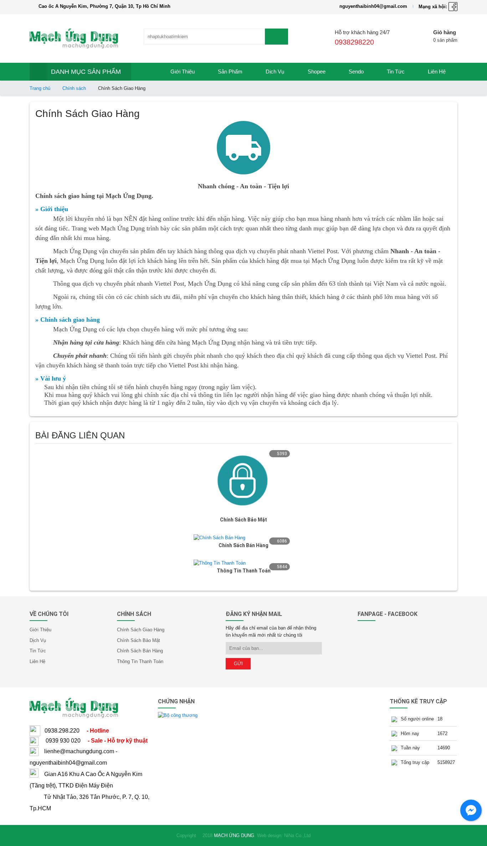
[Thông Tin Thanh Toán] (220, 563)
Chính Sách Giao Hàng (140, 629)
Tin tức (396, 71)
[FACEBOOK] (452, 6)
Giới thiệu (182, 71)
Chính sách (74, 88)
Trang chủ (40, 88)
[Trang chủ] (145, 72)
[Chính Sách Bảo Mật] (243, 481)
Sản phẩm (230, 71)
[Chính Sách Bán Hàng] (219, 537)
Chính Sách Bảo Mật (243, 520)
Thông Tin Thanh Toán (244, 571)
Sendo (356, 71)
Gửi (238, 663)
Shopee (316, 71)
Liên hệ (437, 71)
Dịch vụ (275, 71)
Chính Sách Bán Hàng (243, 545)
